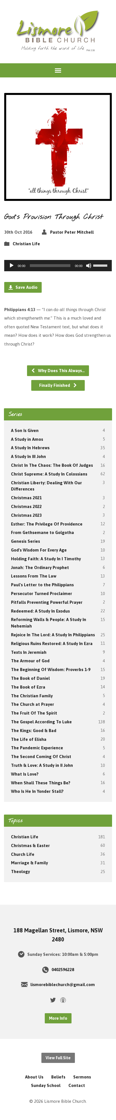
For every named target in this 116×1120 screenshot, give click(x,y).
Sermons (82, 1077)
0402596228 (63, 969)
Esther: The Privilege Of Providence (46, 524)
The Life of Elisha (28, 739)
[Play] (11, 265)
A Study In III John (28, 456)
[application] (57, 265)
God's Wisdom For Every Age (39, 550)
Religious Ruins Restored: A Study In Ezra (52, 643)
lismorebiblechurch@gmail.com (62, 984)
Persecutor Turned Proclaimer (41, 593)
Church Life (22, 854)
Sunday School (46, 1085)
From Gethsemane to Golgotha (42, 532)
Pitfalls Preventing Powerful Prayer (46, 602)
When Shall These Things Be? (40, 782)
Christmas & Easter (30, 845)
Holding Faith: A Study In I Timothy (46, 558)
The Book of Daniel (30, 678)
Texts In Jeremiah (28, 652)
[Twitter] (53, 1000)
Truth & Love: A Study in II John (42, 765)
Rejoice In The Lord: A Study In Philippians (53, 634)
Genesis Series (25, 541)
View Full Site (58, 1058)
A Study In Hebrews (30, 447)
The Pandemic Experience (37, 747)
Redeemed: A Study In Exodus (40, 611)
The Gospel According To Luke (41, 721)
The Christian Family (32, 695)
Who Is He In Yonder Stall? (37, 791)
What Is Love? (25, 774)
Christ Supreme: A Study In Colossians (49, 474)
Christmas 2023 (26, 515)
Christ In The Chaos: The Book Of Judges (52, 465)
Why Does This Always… (61, 370)
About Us (34, 1077)
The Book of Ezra (28, 687)
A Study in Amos (27, 439)
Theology (20, 871)
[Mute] (89, 265)
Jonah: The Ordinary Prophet (40, 567)
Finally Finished (55, 385)
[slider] (101, 265)
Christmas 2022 (26, 506)
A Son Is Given (25, 430)
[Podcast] (63, 1000)
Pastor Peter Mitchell (72, 232)
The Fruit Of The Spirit (34, 713)
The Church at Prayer (32, 704)
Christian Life (26, 243)
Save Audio (25, 287)
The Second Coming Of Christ (41, 756)
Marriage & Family (29, 862)
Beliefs (58, 1077)
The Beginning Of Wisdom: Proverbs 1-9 (50, 669)
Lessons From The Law (33, 576)
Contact (76, 1085)
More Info (58, 1018)
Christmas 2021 (26, 497)
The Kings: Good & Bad (33, 730)
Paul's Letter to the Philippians (42, 584)
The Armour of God (30, 660)
